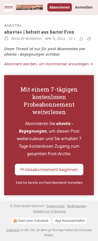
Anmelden (84, 7)
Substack (12, 230)
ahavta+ (13, 25)
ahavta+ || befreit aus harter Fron (39, 32)
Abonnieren (59, 7)
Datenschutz (56, 206)
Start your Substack (33, 220)
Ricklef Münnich (26, 39)
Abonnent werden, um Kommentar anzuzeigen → (48, 63)
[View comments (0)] (81, 39)
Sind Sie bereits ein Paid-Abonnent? (49, 182)
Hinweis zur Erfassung (49, 211)
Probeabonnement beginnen (49, 169)
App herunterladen (70, 220)
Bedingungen (77, 206)
